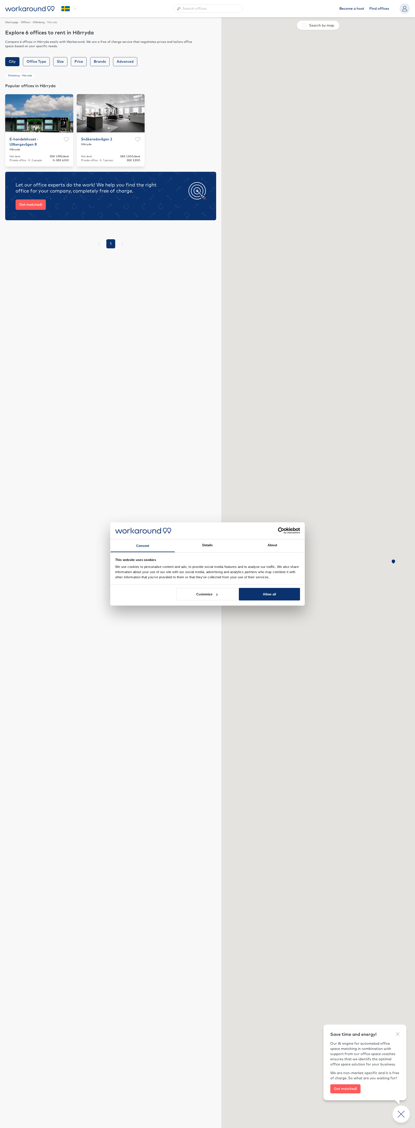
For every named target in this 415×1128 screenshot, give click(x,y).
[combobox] (208, 9)
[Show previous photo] (11, 113)
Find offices (379, 8)
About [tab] (272, 545)
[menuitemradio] (110, 243)
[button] (393, 561)
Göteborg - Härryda (20, 75)
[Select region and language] (69, 8)
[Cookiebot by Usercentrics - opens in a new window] (281, 530)
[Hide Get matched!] (397, 1034)
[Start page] (29, 8)
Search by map (321, 25)
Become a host (351, 8)
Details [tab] (207, 545)
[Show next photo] (67, 113)
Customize (204, 594)
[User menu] (404, 8)
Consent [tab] (142, 545)
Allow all (269, 594)
